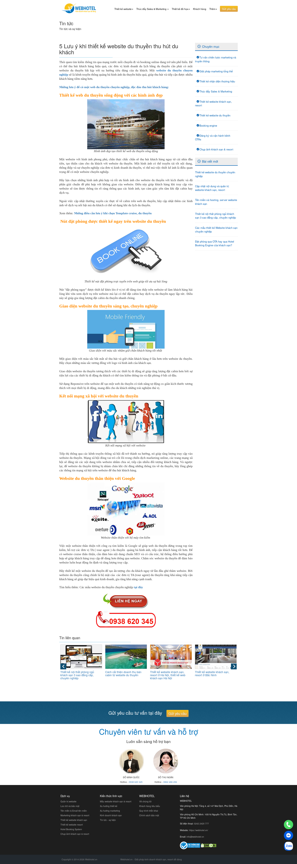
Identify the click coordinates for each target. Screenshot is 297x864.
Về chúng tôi (145, 801)
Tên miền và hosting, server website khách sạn (216, 201)
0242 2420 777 (201, 823)
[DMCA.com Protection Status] (208, 845)
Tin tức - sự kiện (108, 819)
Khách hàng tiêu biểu (149, 806)
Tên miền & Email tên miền (73, 810)
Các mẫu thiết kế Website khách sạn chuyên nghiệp (216, 229)
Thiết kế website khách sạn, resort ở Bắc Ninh (212, 673)
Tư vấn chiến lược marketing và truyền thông (215, 59)
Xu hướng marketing (110, 810)
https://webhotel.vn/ (198, 830)
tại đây (138, 587)
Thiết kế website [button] (123, 9)
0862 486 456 (170, 781)
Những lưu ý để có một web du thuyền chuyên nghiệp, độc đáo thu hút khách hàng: (114, 87)
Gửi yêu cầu (229, 9)
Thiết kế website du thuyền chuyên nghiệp (215, 174)
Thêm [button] (212, 9)
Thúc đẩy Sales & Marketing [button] (151, 9)
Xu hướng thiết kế (108, 806)
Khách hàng (199, 9)
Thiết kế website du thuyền (214, 115)
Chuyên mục (210, 46)
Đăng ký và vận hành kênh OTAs (212, 137)
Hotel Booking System (71, 829)
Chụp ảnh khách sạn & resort (216, 149)
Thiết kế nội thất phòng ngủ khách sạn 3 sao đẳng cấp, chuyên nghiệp (215, 215)
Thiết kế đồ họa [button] (180, 9)
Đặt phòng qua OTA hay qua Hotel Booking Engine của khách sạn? (214, 243)
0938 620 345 (135, 781)
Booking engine (208, 125)
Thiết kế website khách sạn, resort (213, 103)
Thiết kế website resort (71, 824)
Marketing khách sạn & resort (74, 815)
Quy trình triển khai (148, 810)
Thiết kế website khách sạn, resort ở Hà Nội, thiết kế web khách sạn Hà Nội (167, 675)
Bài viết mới (210, 161)
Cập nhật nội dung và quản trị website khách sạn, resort (212, 188)
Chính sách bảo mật (149, 815)
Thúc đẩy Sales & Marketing (215, 91)
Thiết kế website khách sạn (73, 819)
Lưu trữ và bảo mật (69, 806)
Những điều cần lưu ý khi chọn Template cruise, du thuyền (113, 213)
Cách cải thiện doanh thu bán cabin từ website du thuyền (123, 673)
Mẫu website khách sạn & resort (115, 801)
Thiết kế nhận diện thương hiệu (217, 81)
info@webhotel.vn (195, 836)
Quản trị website (68, 801)
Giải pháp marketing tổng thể (216, 71)
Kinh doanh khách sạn (111, 815)
